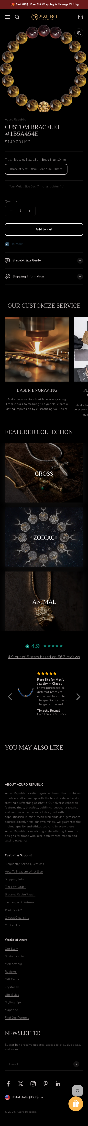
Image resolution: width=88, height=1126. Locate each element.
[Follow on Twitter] (20, 1083)
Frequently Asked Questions (24, 864)
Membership (13, 964)
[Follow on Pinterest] (45, 1083)
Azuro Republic (15, 119)
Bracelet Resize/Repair (20, 894)
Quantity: (11, 201)
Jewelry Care (13, 910)
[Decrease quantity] (11, 211)
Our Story (11, 949)
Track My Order (15, 887)
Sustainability (14, 956)
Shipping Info (14, 879)
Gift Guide (12, 995)
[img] (52, 674)
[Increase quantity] (29, 211)
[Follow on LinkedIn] (58, 1083)
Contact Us (12, 925)
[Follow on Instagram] (33, 1083)
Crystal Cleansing (17, 918)
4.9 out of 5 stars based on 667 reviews (44, 657)
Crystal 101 (13, 987)
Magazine (11, 1010)
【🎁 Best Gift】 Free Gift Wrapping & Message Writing (44, 4)
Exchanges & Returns (19, 902)
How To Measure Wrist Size (24, 872)
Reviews (11, 972)
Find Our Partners (17, 1018)
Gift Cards (12, 979)
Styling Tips (13, 1002)
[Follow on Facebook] (8, 1083)
